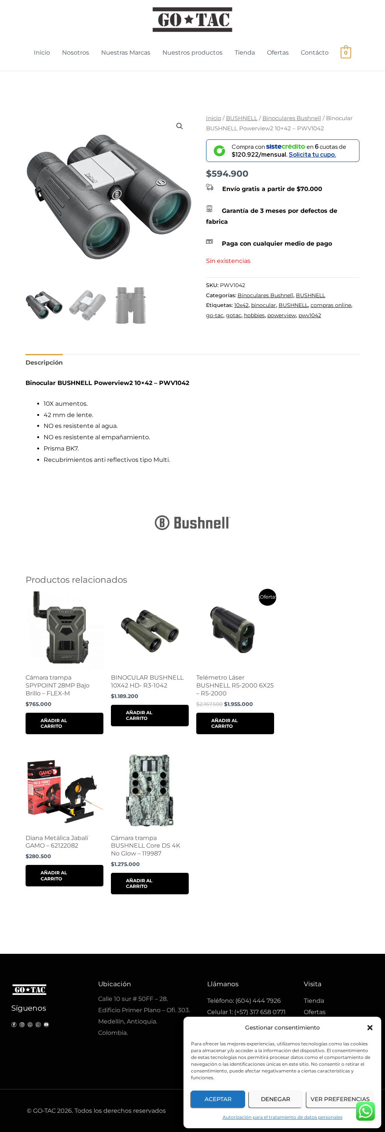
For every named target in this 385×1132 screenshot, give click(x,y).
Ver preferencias (340, 1099)
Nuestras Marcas (125, 52)
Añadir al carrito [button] (54, 723)
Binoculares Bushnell (291, 118)
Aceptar (218, 1099)
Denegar (275, 1099)
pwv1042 (310, 315)
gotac (233, 315)
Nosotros (75, 52)
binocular (263, 305)
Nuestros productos (192, 52)
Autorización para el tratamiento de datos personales (283, 1117)
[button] (370, 1027)
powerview (281, 315)
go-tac (214, 315)
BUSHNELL (242, 118)
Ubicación (114, 984)
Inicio (42, 52)
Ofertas (278, 52)
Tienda (245, 52)
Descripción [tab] (44, 362)
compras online (331, 305)
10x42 (241, 305)
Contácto (315, 52)
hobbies (254, 315)
